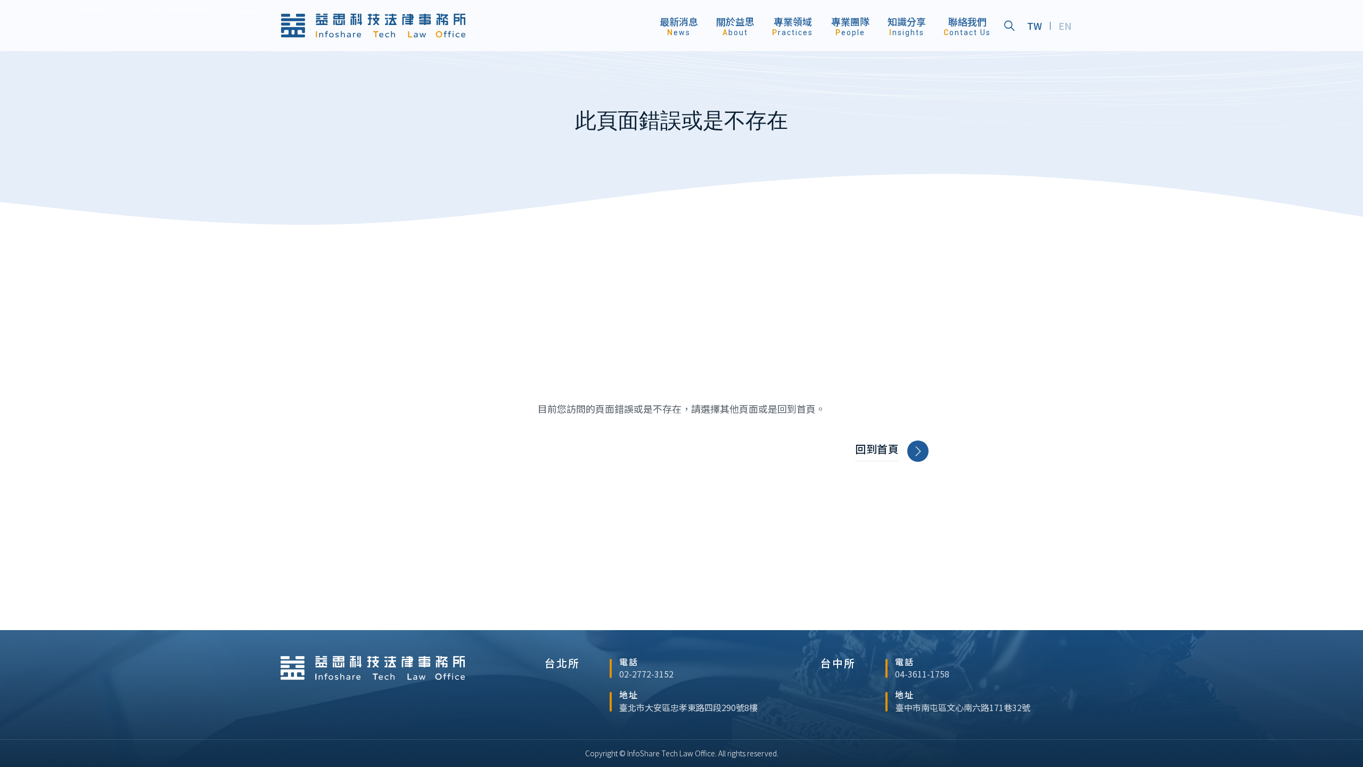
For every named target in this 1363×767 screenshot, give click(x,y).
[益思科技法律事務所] (373, 25)
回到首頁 (877, 449)
